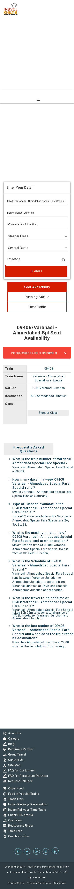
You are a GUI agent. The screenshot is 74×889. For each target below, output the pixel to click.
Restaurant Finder (19, 825)
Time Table (37, 307)
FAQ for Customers (20, 770)
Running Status (37, 297)
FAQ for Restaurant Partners (27, 775)
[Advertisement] (37, 37)
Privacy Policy (16, 883)
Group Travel (16, 754)
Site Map (13, 765)
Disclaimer (59, 883)
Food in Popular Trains (22, 793)
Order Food (15, 788)
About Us (13, 733)
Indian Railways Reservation (26, 804)
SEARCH (36, 271)
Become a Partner (20, 749)
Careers (12, 738)
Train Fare (14, 831)
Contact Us (14, 759)
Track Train (15, 799)
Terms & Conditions (39, 883)
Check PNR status (19, 815)
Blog (10, 744)
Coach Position (17, 836)
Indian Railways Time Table (26, 809)
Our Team (14, 820)
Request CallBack (19, 781)
